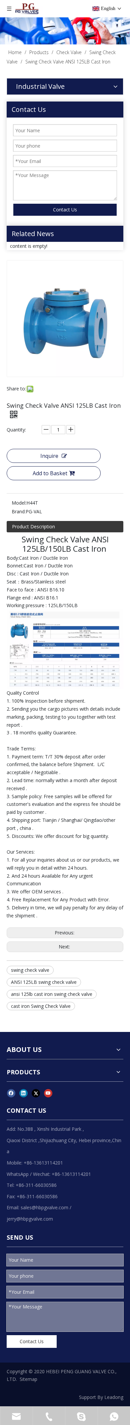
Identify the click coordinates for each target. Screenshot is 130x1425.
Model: (19, 503)
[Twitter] (36, 1093)
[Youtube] (48, 1093)
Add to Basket (50, 473)
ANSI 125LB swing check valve (44, 982)
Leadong (113, 1397)
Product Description (33, 526)
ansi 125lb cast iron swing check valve (51, 994)
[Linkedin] (23, 1093)
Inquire (49, 456)
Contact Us (65, 209)
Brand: (19, 511)
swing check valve (30, 970)
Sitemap (28, 1379)
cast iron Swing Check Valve (41, 1006)
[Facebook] (11, 1093)
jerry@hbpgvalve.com (30, 1219)
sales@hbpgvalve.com (44, 1207)
